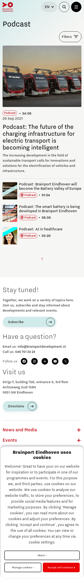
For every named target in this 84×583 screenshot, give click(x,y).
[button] (78, 430)
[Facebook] (24, 361)
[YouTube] (55, 361)
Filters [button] (67, 37)
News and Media (20, 430)
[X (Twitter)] (65, 361)
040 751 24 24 (25, 352)
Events (10, 440)
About (41, 555)
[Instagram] (34, 361)
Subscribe (16, 322)
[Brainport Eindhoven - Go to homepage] (8, 7)
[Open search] (64, 7)
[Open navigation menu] (76, 7)
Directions (16, 406)
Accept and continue (60, 567)
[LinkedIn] (44, 361)
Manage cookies (22, 567)
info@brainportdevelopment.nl (42, 347)
